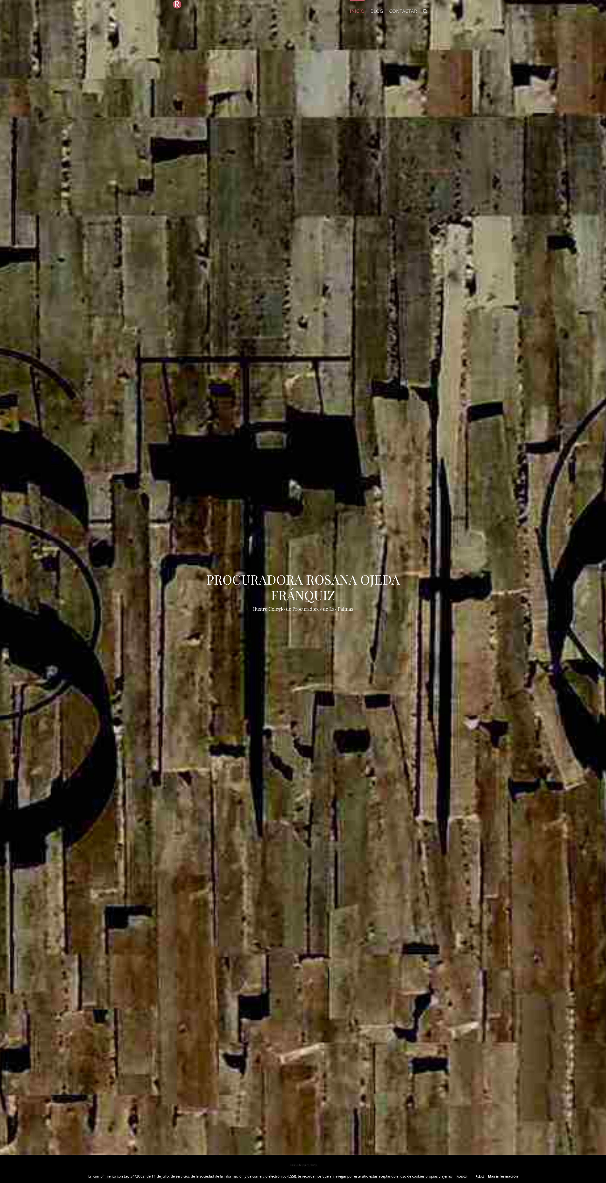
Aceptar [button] (462, 1176)
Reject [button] (480, 1176)
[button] (425, 10)
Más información (503, 1176)
